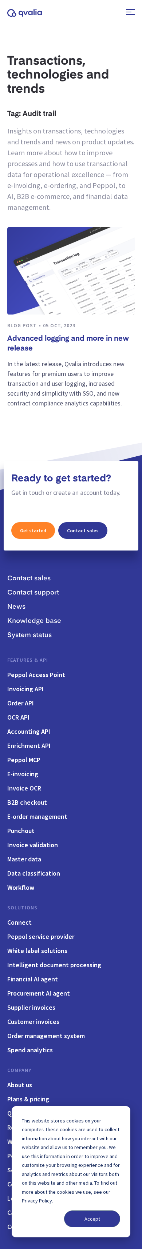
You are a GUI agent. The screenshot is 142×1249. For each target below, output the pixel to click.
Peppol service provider (40, 936)
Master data (24, 859)
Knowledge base (34, 621)
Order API (20, 703)
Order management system (46, 1036)
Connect (19, 922)
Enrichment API (29, 745)
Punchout (21, 830)
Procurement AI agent (38, 993)
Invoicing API (25, 689)
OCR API (18, 717)
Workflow (20, 887)
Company (19, 1070)
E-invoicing (22, 774)
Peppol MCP (23, 760)
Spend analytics (30, 1050)
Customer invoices (33, 1021)
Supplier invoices (31, 1007)
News (16, 607)
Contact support (33, 592)
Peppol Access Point (36, 674)
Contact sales (83, 530)
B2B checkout (27, 802)
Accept (92, 1219)
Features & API (27, 660)
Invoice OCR (24, 788)
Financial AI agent (32, 979)
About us (19, 1085)
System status (29, 635)
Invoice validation (32, 845)
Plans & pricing (28, 1099)
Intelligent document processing (54, 965)
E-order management (37, 816)
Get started (33, 530)
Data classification (33, 873)
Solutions (22, 907)
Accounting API (28, 731)
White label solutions (37, 950)
